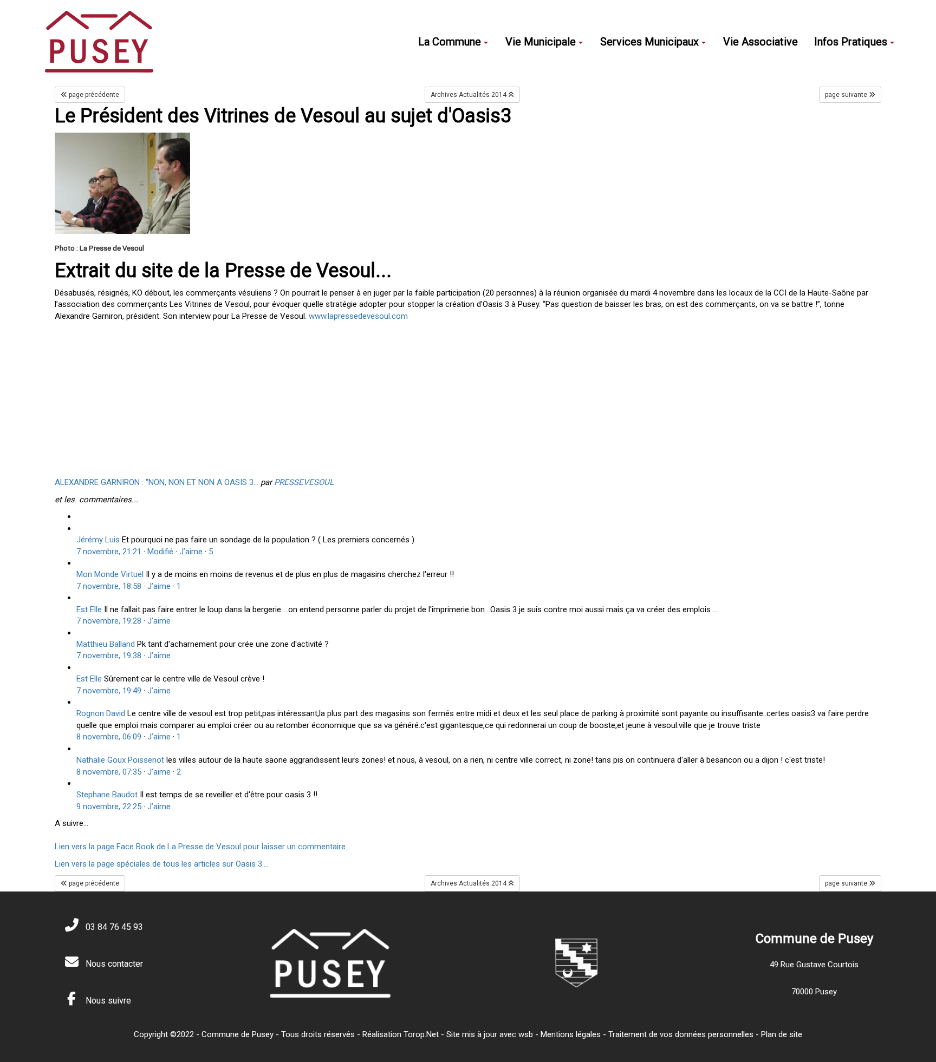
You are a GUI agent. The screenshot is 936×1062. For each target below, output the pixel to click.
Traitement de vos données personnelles (680, 1034)
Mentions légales (571, 1034)
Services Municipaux (649, 41)
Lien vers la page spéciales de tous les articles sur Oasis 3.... (162, 864)
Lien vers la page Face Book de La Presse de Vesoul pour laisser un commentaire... (202, 846)
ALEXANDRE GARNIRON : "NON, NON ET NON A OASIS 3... (156, 482)
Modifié (160, 551)
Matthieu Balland (105, 644)
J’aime (191, 551)
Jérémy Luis (98, 540)
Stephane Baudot (107, 794)
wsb (525, 1034)
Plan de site (781, 1034)
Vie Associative (760, 41)
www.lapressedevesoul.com (358, 316)
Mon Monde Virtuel (110, 574)
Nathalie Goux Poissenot (120, 760)
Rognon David (100, 713)
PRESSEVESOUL (304, 482)
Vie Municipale (540, 41)
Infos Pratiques (850, 41)
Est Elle (89, 609)
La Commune (449, 41)
